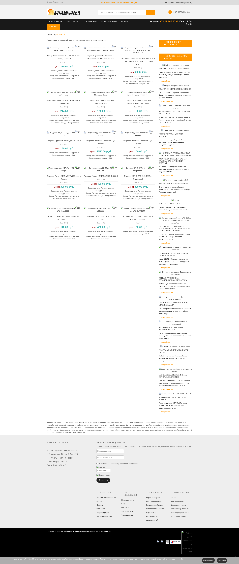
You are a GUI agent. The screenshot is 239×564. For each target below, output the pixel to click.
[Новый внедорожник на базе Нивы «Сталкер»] (175, 248)
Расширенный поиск (154, 505)
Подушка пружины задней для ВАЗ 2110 (64, 141)
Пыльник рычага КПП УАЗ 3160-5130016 (101, 176)
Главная (51, 34)
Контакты (125, 507)
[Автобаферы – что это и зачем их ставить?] (175, 107)
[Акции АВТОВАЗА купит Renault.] (175, 130)
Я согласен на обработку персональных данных (118, 464)
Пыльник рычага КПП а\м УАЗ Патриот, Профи (64, 177)
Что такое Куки (127, 511)
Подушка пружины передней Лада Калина (100, 142)
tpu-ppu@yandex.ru (58, 462)
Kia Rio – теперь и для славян (174, 69)
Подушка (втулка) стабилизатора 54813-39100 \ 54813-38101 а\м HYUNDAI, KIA (138, 61)
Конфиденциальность (180, 512)
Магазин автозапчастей (106, 498)
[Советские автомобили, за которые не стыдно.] (175, 370)
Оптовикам (100, 509)
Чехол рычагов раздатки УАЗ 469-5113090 (101, 217)
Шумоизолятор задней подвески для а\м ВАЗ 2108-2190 (138, 217)
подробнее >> (167, 81)
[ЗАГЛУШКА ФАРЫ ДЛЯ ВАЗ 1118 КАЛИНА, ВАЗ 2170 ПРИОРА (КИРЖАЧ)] (175, 154)
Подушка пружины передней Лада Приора (137, 142)
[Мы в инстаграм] (159, 542)
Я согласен (222, 560)
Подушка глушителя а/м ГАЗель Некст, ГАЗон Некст (63, 101)
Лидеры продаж (102, 512)
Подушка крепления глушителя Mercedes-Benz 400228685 (138, 101)
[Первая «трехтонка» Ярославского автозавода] (175, 273)
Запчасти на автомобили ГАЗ (174, 183)
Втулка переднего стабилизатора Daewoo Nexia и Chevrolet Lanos (101, 57)
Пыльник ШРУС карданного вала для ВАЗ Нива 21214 (63, 217)
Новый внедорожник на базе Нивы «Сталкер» (174, 254)
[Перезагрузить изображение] (103, 475)
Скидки (99, 501)
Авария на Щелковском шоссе (175, 89)
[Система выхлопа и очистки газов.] (175, 346)
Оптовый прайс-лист (55, 2)
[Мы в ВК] (163, 542)
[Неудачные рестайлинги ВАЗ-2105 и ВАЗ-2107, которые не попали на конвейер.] (175, 220)
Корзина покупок (153, 498)
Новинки (99, 505)
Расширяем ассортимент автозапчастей (171, 329)
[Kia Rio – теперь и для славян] (175, 65)
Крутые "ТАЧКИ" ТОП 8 (169, 204)
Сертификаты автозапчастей (152, 518)
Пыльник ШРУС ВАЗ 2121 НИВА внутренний (137, 177)
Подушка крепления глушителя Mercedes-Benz (101, 101)
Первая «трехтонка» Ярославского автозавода (173, 279)
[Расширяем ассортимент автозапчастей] (175, 323)
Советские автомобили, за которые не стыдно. (173, 376)
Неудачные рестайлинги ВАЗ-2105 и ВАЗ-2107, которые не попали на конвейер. (174, 228)
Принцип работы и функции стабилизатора (173, 304)
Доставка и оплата (178, 505)
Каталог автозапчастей (155, 509)
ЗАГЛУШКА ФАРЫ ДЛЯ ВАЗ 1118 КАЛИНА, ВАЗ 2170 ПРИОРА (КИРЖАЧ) (173, 161)
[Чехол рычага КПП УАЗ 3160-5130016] (175, 394)
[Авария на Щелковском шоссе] (175, 85)
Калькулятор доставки (180, 509)
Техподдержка (127, 515)
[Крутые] (175, 200)
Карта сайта (151, 512)
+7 (161, 21)
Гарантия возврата (178, 516)
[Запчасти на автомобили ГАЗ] (175, 180)
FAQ (123, 504)
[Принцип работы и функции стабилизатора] (175, 298)
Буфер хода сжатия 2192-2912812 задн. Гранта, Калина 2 (64, 57)
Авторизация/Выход (184, 2)
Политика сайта (127, 500)
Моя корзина (169, 2)
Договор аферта (177, 501)
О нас (173, 498)
